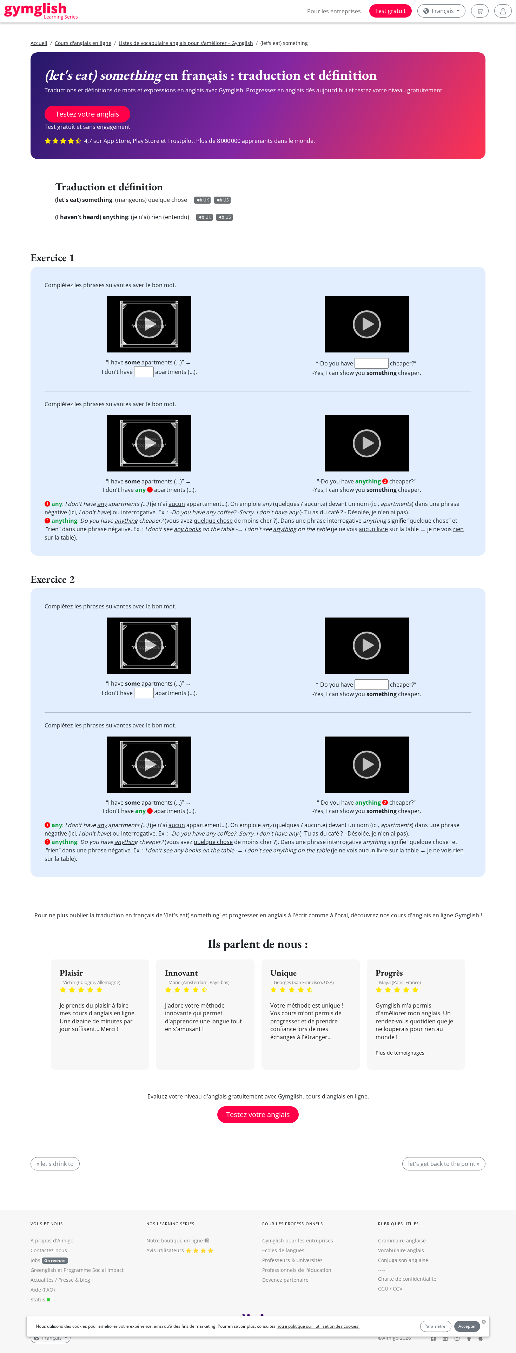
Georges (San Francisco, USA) (304, 982)
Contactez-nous (49, 1250)
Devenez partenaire (285, 1279)
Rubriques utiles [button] (398, 1223)
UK (206, 200)
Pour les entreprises (334, 11)
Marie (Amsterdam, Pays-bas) (199, 982)
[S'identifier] (503, 11)
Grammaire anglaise (402, 1240)
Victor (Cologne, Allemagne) (91, 982)
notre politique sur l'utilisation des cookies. (318, 1326)
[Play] (149, 324)
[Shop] (480, 11)
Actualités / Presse (52, 1279)
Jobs (48, 1260)
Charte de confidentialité (407, 1278)
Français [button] (442, 11)
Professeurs (276, 1260)
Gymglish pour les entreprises (297, 1240)
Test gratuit (390, 11)
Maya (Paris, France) (400, 982)
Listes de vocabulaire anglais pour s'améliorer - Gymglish (186, 43)
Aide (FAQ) (43, 1289)
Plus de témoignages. (401, 1052)
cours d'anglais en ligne (336, 1096)
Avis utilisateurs (165, 1250)
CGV (397, 1288)
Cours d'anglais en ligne (83, 43)
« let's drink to (55, 1164)
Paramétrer (435, 1326)
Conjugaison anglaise (403, 1260)
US (226, 200)
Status (39, 1299)
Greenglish (43, 1270)
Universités (309, 1260)
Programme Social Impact (94, 1270)
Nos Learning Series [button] (170, 1223)
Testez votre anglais (87, 114)
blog (85, 1279)
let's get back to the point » (443, 1164)
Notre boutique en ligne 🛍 (177, 1240)
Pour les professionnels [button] (292, 1223)
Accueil (39, 43)
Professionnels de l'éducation (296, 1270)
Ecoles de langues (283, 1250)
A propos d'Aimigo (52, 1240)
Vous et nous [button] (47, 1223)
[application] (149, 324)
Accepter (467, 1326)
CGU (383, 1288)
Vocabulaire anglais (401, 1250)
